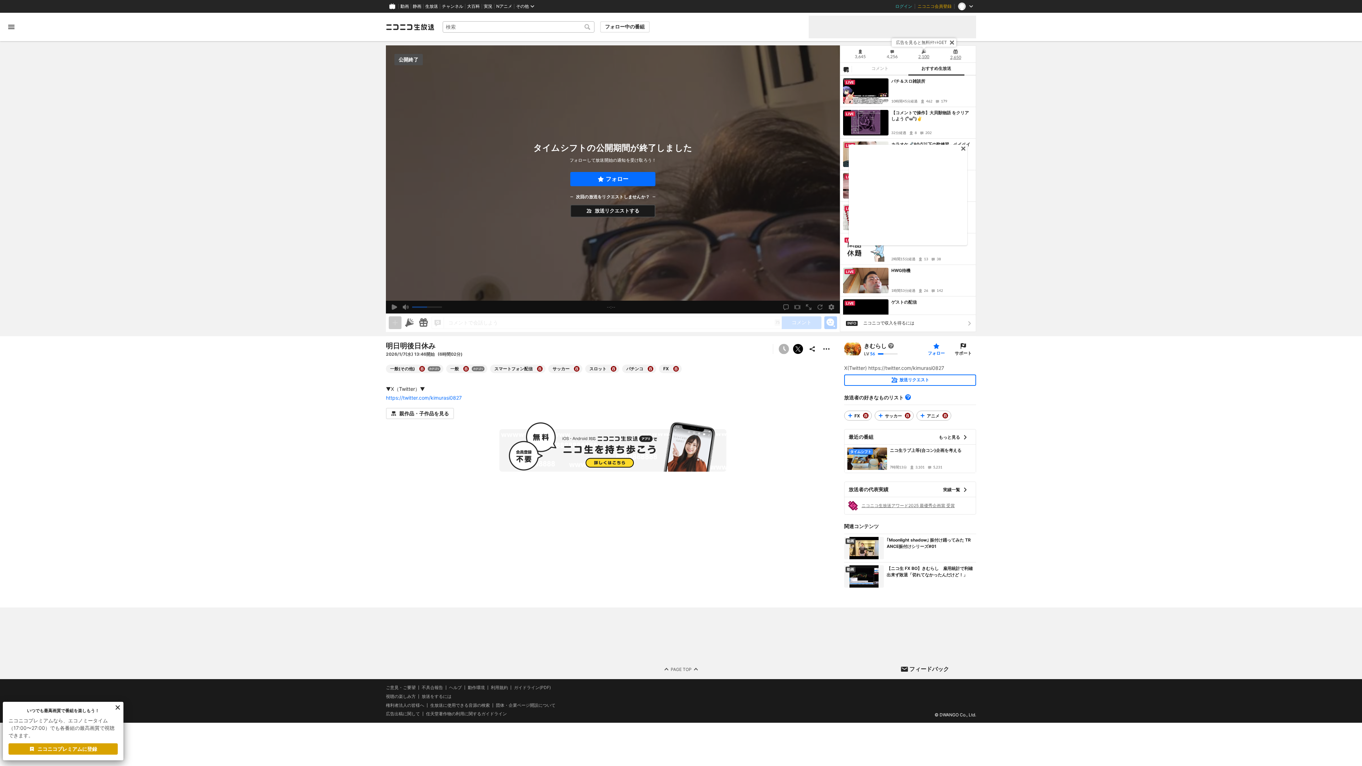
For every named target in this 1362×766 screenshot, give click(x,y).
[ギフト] (423, 322)
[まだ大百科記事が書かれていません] (891, 346)
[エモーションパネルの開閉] (830, 322)
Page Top (681, 669)
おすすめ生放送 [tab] (936, 68)
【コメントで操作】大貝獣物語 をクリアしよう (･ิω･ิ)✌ (930, 115)
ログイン (903, 6)
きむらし (875, 345)
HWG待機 (900, 270)
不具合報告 (432, 687)
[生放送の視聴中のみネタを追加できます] (395, 322)
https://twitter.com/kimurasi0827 (424, 398)
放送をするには (437, 696)
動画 (404, 6)
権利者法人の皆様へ (405, 704)
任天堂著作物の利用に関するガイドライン (466, 714)
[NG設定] (846, 69)
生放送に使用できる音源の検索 (460, 705)
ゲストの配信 (904, 302)
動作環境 (476, 687)
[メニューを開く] (11, 27)
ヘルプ (455, 687)
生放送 (431, 6)
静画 (417, 6)
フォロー (617, 179)
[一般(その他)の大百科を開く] (422, 369)
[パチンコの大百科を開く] (650, 369)
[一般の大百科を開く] (466, 369)
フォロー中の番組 (625, 26)
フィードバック (929, 668)
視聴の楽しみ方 (401, 696)
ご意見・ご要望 (401, 687)
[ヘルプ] (908, 397)
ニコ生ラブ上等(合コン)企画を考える (926, 450)
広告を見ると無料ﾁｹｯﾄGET (921, 42)
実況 (488, 6)
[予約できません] (784, 349)
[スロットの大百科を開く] (613, 369)
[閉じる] (952, 42)
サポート (963, 353)
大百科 (473, 6)
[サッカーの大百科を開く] (577, 369)
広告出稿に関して (403, 713)
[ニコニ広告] (409, 322)
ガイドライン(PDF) (532, 687)
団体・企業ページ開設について (525, 705)
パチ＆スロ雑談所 (908, 81)
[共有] (812, 349)
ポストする (798, 349)
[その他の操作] (826, 349)
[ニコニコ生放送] (410, 27)
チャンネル (452, 6)
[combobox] (518, 27)
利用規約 (499, 687)
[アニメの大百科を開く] (945, 415)
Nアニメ (504, 6)
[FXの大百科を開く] (676, 369)
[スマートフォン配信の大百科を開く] (540, 369)
